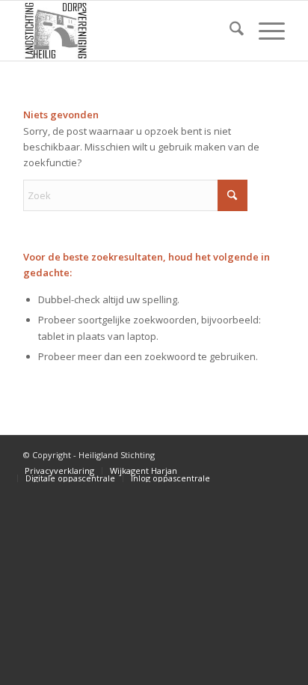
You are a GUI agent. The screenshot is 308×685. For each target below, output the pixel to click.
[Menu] (264, 31)
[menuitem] (229, 31)
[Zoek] (229, 31)
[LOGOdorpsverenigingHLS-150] (127, 31)
